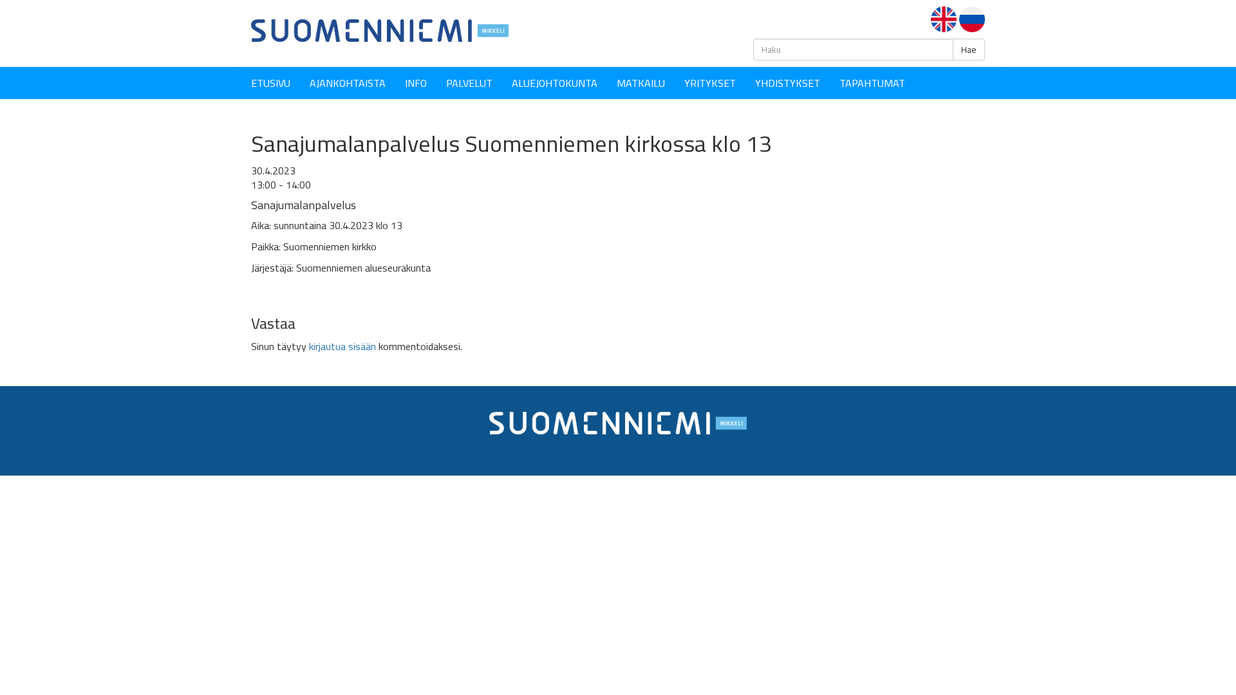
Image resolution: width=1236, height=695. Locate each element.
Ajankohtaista (348, 83)
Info (416, 83)
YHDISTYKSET (787, 83)
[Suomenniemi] (380, 29)
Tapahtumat (872, 83)
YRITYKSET (710, 83)
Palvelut (469, 83)
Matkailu (641, 83)
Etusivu (270, 83)
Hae (969, 49)
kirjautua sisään (342, 346)
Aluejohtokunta (554, 83)
